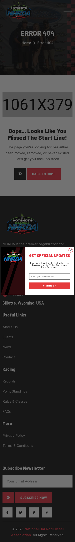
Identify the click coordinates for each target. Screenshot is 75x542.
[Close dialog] (71, 250)
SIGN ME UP (49, 285)
